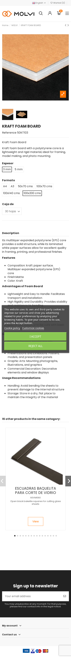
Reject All (35, 346)
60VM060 (35, 497)
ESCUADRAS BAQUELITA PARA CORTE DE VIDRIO (35, 490)
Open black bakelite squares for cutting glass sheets (35, 502)
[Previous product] (66, 25)
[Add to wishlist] (32, 483)
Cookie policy (12, 328)
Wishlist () (59, 2)
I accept (35, 336)
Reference (9, 133)
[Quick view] (38, 483)
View (35, 521)
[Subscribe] (64, 596)
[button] (15, 535)
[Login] (49, 13)
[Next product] (68, 25)
